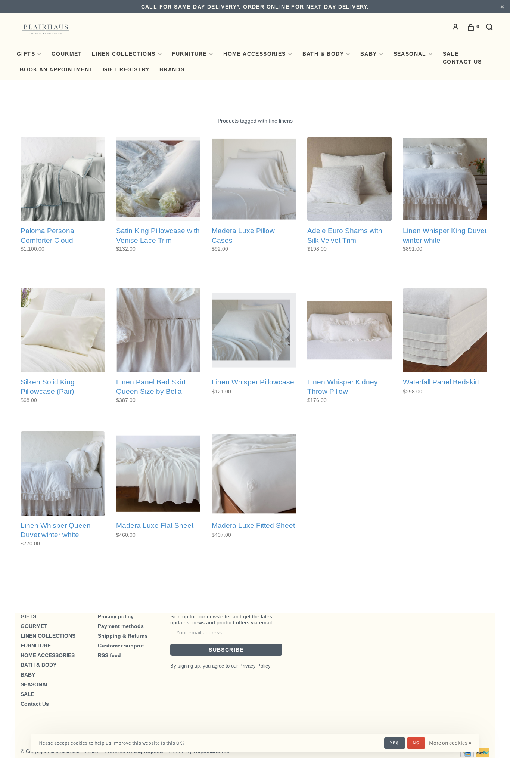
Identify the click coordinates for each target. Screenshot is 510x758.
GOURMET (67, 54)
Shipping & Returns (123, 636)
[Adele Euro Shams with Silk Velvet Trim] (349, 179)
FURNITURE (189, 54)
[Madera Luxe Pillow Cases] (254, 179)
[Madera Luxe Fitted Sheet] (254, 474)
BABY (368, 54)
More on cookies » (450, 743)
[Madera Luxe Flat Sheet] (158, 474)
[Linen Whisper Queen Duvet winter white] (63, 474)
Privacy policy (116, 616)
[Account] (456, 28)
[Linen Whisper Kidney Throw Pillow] (349, 331)
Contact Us (462, 62)
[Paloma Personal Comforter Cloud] (63, 179)
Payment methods (121, 626)
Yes (394, 742)
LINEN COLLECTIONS (124, 54)
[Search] (490, 28)
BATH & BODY (323, 54)
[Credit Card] (467, 755)
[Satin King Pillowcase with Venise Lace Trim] (158, 179)
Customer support (121, 646)
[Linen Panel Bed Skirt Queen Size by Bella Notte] (158, 331)
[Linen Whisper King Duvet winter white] (445, 179)
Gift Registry (126, 69)
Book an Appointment (56, 69)
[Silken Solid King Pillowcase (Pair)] (63, 331)
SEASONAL (410, 54)
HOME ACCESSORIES (254, 54)
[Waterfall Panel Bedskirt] (445, 331)
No (416, 742)
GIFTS (26, 54)
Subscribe (226, 650)
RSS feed (109, 655)
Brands (171, 69)
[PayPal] (482, 755)
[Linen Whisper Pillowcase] (254, 331)
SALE (451, 54)
